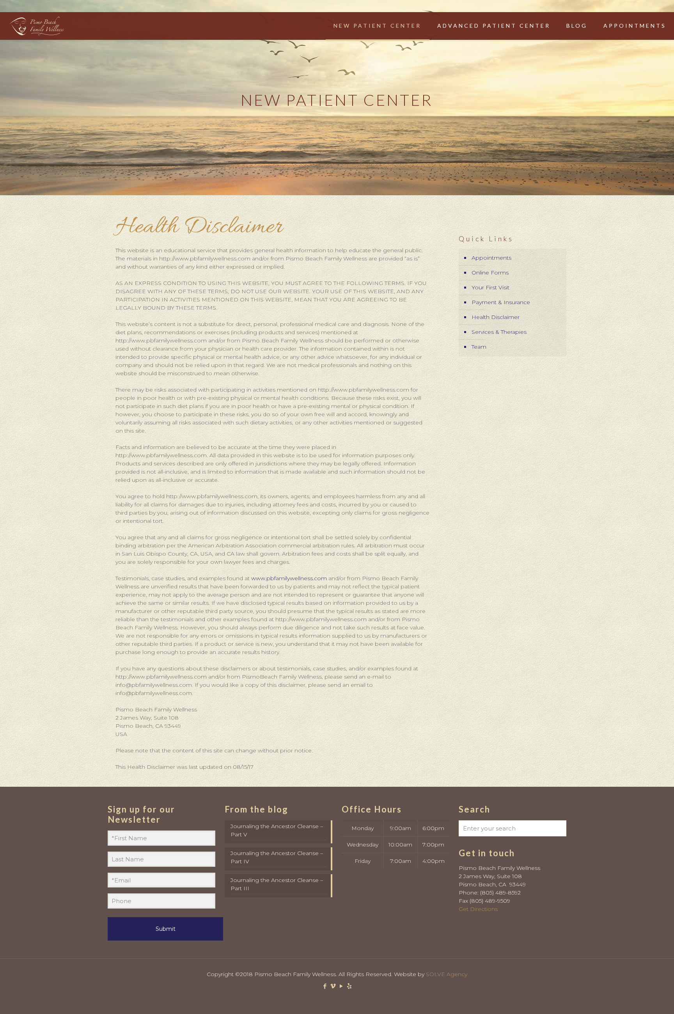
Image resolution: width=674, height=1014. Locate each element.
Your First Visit (490, 287)
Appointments (491, 257)
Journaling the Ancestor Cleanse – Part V (277, 830)
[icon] (349, 986)
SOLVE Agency (446, 974)
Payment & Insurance (501, 302)
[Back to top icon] (636, 998)
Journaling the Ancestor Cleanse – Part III (277, 884)
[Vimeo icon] (333, 986)
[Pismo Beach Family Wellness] (36, 25)
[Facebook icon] (325, 986)
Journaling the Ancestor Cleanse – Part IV (277, 857)
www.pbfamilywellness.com (289, 578)
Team (479, 346)
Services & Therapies (499, 331)
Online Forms (490, 272)
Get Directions (478, 908)
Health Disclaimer (496, 317)
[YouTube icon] (341, 986)
